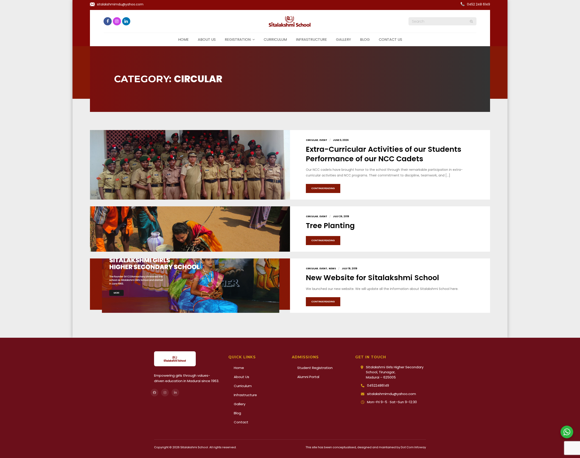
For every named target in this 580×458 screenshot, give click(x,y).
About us (207, 39)
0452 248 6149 (478, 4)
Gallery (343, 39)
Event (323, 140)
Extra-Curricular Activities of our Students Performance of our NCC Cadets (383, 154)
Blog (365, 39)
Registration (238, 39)
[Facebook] (154, 392)
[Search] (471, 21)
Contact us (390, 39)
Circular (312, 140)
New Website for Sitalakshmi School (372, 277)
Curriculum (275, 39)
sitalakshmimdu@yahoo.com (120, 4)
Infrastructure (311, 39)
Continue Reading (323, 188)
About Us (241, 376)
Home (183, 39)
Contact (241, 422)
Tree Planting (330, 225)
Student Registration (315, 367)
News (332, 268)
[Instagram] (165, 392)
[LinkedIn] (175, 392)
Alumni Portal (308, 376)
